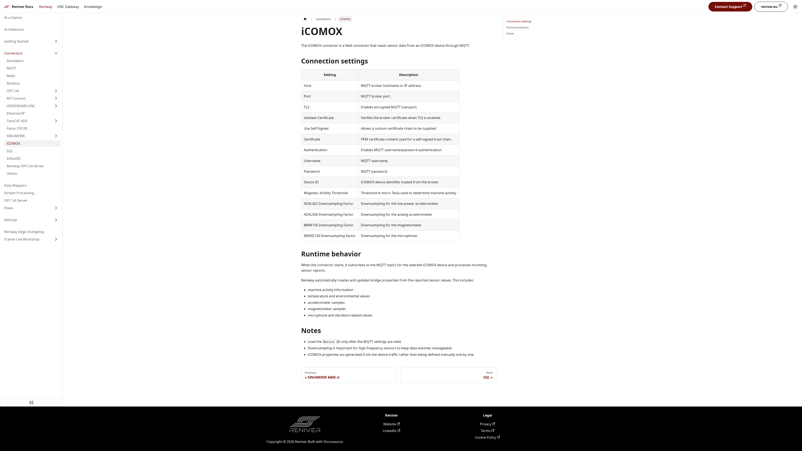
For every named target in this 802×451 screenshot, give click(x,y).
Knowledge (93, 6)
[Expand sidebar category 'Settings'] (56, 220)
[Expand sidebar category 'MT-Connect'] (56, 98)
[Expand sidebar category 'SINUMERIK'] (56, 136)
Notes (510, 33)
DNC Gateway (68, 6)
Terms (486, 430)
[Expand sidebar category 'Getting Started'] (56, 41)
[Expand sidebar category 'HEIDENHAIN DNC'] (56, 106)
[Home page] (305, 19)
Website (389, 424)
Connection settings (519, 21)
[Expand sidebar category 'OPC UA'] (56, 90)
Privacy (485, 424)
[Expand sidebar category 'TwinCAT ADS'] (56, 121)
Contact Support (728, 6)
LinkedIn (389, 430)
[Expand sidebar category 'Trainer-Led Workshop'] (56, 239)
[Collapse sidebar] (31, 402)
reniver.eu (769, 6)
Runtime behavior (517, 27)
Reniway (45, 6)
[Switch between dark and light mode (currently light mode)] (795, 6)
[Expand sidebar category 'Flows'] (56, 208)
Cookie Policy (485, 437)
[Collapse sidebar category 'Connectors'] (56, 53)
